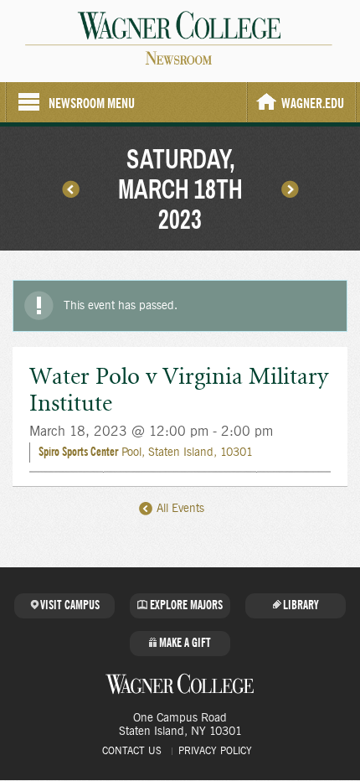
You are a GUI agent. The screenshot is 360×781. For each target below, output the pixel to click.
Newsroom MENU (92, 103)
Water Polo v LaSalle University (289, 188)
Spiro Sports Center (78, 452)
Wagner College (180, 684)
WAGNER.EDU (312, 103)
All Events (178, 509)
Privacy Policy (215, 751)
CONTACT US (132, 751)
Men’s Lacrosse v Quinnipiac (70, 188)
